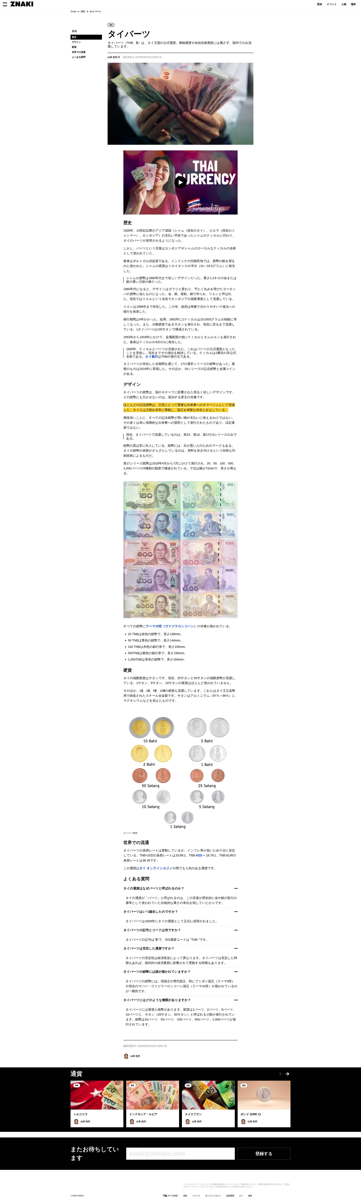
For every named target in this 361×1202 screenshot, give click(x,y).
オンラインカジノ (213, 1196)
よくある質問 (78, 57)
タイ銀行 (151, 356)
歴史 (74, 37)
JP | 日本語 (172, 1196)
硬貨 (74, 47)
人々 (241, 1196)
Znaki (73, 11)
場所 (353, 4)
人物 (343, 4)
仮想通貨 (230, 1196)
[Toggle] (236, 888)
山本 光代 (135, 1056)
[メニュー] (5, 4)
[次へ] (287, 1074)
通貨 (83, 11)
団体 (319, 4)
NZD (199, 855)
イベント (332, 4)
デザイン (76, 42)
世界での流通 (78, 52)
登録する (264, 1153)
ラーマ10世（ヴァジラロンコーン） (171, 626)
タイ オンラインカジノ (156, 868)
